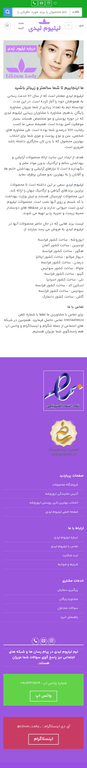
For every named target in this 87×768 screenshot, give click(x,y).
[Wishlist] (56, 3)
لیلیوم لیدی (75, 185)
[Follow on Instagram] (48, 3)
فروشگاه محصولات (65, 484)
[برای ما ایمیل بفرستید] (41, 3)
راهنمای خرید (69, 617)
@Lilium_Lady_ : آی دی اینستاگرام (43, 726)
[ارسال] (7, 12)
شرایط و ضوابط (68, 564)
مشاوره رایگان (68, 599)
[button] (68, 25)
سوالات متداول (68, 608)
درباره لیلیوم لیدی (66, 537)
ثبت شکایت (70, 555)
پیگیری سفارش (67, 590)
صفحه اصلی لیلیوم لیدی (62, 512)
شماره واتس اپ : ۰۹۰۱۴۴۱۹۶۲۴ (43, 683)
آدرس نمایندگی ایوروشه (61, 494)
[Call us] (34, 3)
